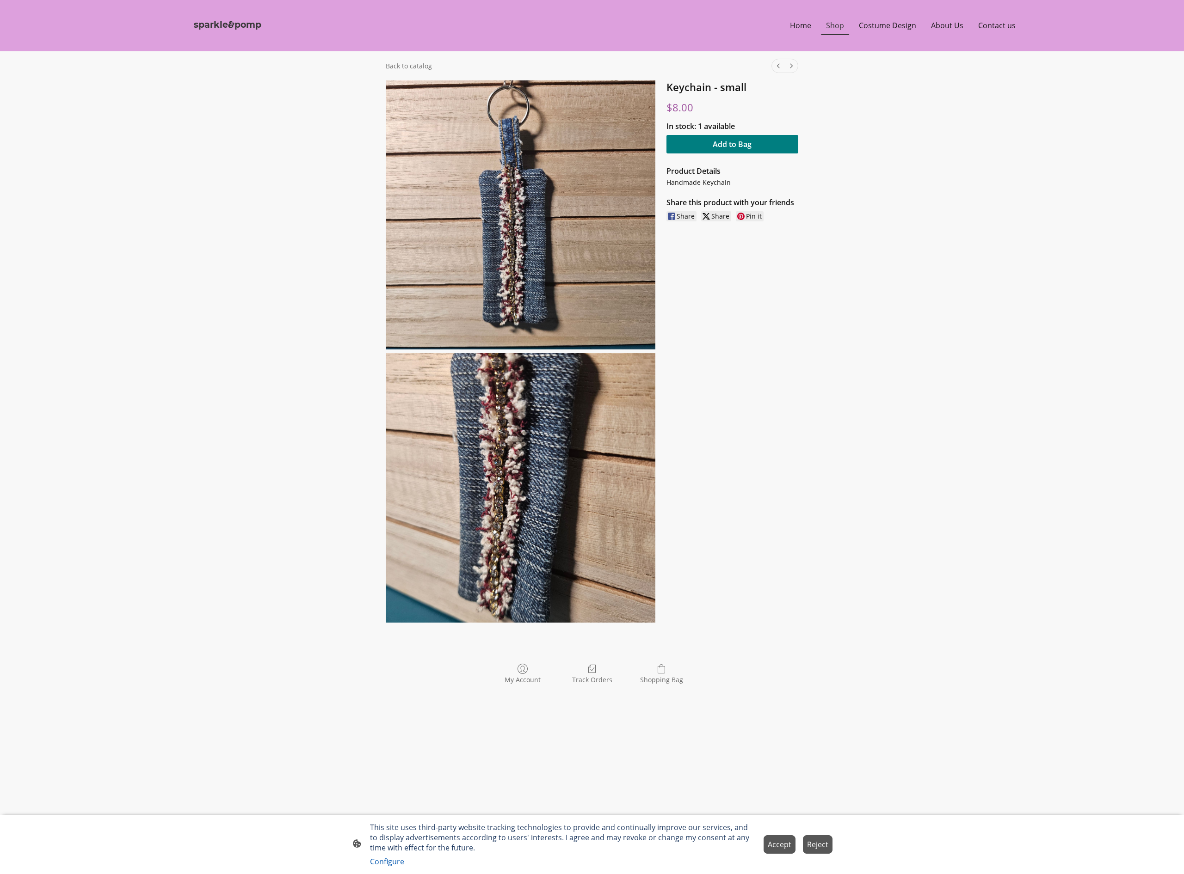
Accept (779, 844)
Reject (817, 844)
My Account (523, 679)
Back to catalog (409, 65)
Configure (387, 861)
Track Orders (592, 679)
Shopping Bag (661, 679)
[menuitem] (778, 66)
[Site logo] (228, 40)
